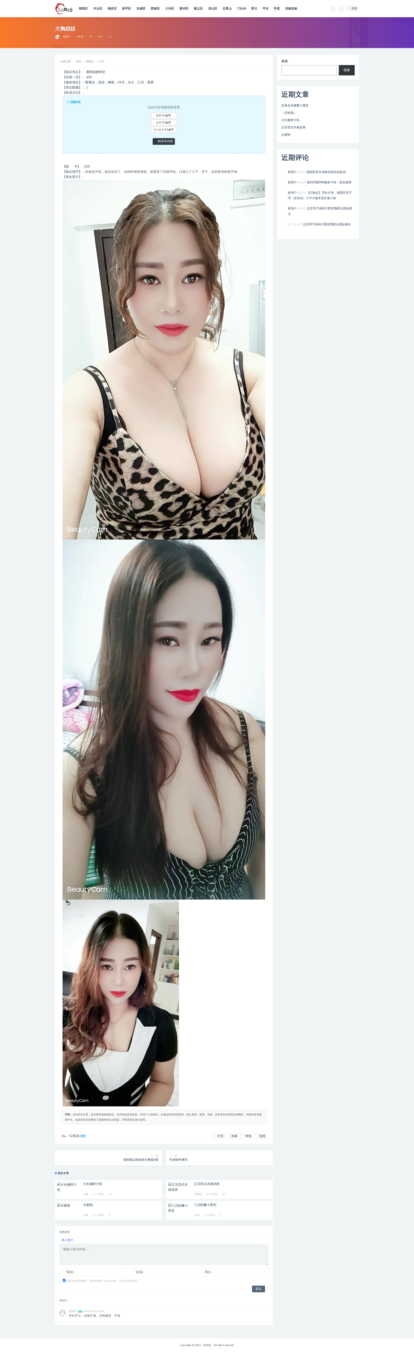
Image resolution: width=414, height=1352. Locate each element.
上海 (85, 1194)
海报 (248, 1136)
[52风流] (57, 37)
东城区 (141, 8)
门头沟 (241, 8)
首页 (78, 61)
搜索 (284, 61)
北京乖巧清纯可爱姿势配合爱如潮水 (327, 224)
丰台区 (98, 8)
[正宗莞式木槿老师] (179, 1187)
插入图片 (67, 1240)
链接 (262, 1136)
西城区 (155, 8)
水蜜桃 (88, 1205)
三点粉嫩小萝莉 (205, 1205)
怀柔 (277, 8)
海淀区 (112, 8)
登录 (354, 8)
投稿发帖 (291, 8)
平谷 (266, 8)
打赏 (219, 1136)
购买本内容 (165, 141)
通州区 (184, 8)
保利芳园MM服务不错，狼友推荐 (329, 182)
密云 (254, 8)
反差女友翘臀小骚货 (295, 105)
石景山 (227, 8)
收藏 (234, 1136)
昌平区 (126, 8)
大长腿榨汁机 (92, 1184)
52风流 (77, 1136)
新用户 (292, 172)
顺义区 (198, 8)
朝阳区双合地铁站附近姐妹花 (326, 172)
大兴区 (169, 8)
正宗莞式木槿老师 (207, 1184)
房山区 (213, 8)
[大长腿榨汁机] (68, 1187)
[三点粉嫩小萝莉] (179, 1208)
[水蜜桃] (68, 1205)
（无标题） (288, 112)
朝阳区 (83, 8)
